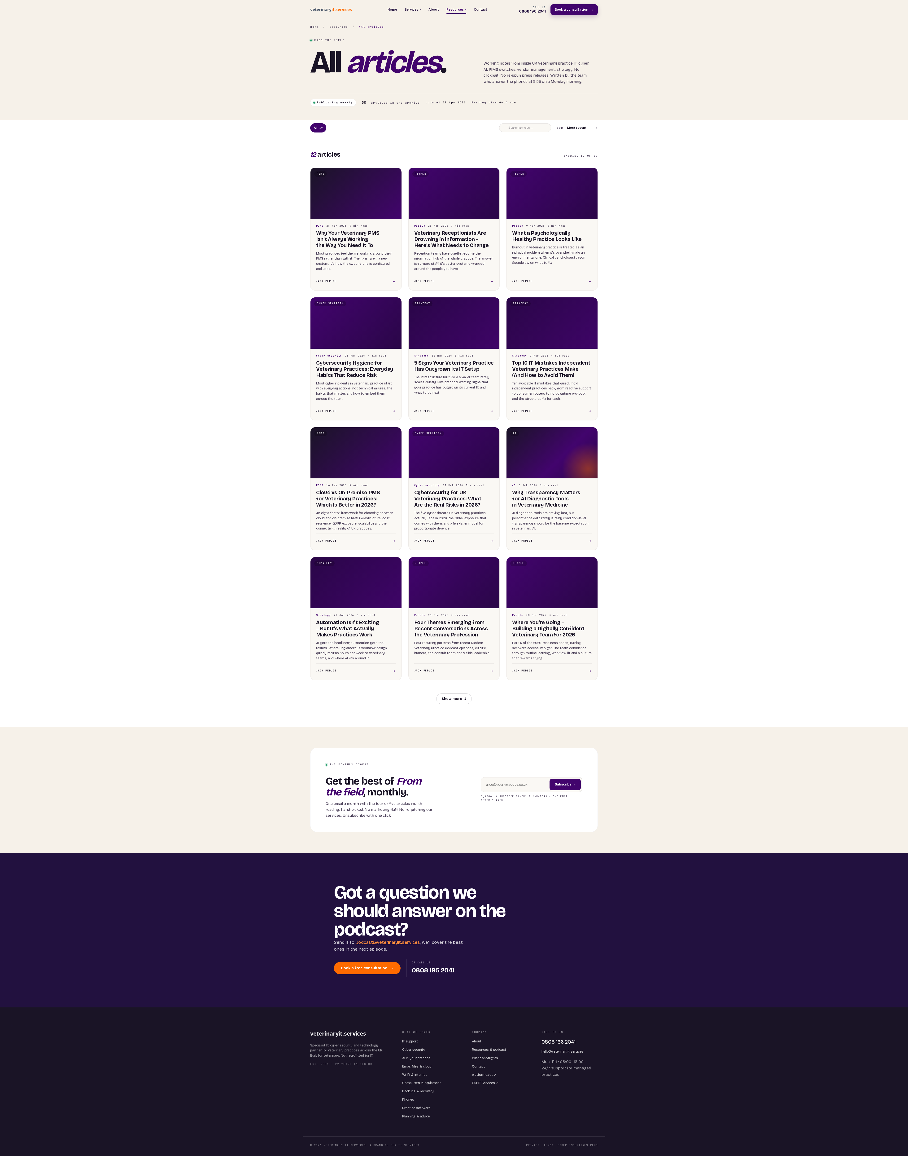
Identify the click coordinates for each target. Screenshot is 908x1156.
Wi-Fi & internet (414, 1075)
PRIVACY (533, 1145)
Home (392, 10)
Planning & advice (416, 1116)
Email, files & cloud (417, 1066)
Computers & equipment (421, 1083)
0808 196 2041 (558, 1042)
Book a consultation (574, 10)
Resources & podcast (489, 1050)
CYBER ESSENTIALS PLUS (578, 1145)
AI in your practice (416, 1058)
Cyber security (413, 1050)
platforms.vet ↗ (484, 1075)
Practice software (416, 1108)
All (318, 128)
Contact (480, 10)
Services (413, 10)
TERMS (548, 1145)
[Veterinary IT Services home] (333, 10)
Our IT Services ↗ (485, 1083)
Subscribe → (565, 784)
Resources (456, 10)
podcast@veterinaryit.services (388, 942)
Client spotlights (485, 1058)
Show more (454, 699)
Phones (408, 1100)
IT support (410, 1041)
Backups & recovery (418, 1091)
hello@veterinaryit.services (562, 1052)
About (433, 10)
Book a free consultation (367, 968)
